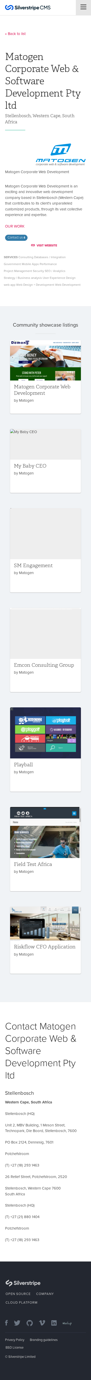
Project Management (18, 271)
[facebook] (9, 1323)
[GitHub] (32, 1323)
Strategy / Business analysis (23, 278)
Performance (48, 264)
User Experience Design (59, 278)
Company (45, 1294)
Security (38, 271)
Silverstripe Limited (21, 1357)
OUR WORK (15, 226)
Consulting (25, 257)
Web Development (68, 285)
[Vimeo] (44, 1323)
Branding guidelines (44, 1340)
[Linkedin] (56, 1323)
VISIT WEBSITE (47, 245)
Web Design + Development (35, 285)
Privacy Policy (14, 1340)
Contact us (16, 237)
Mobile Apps (30, 264)
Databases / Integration (50, 257)
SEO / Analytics (55, 271)
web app (9, 285)
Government (12, 264)
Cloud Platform (22, 1303)
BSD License (15, 1348)
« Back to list (15, 33)
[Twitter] (20, 1323)
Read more (45, 377)
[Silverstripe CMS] (28, 8)
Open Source (18, 1294)
